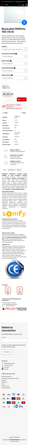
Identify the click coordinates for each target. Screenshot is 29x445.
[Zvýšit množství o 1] (14, 99)
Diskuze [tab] (19, 169)
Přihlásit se (7, 352)
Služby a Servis (5, 385)
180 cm (16, 125)
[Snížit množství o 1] (6, 99)
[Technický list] (20, 290)
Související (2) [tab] (11, 169)
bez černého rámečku (17, 133)
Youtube (6, 369)
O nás (3, 384)
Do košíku (23, 99)
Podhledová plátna (17, 116)
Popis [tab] (4, 169)
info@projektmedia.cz (20, 1)
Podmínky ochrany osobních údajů (10, 378)
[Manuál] (8, 290)
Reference (4, 382)
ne (15, 130)
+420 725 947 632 (9, 305)
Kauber (8, 87)
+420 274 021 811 (8, 1)
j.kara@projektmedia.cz (12, 304)
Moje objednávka (6, 387)
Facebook (6, 367)
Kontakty (4, 380)
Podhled (16, 122)
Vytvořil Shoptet (15, 437)
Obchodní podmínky (7, 376)
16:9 (15, 127)
